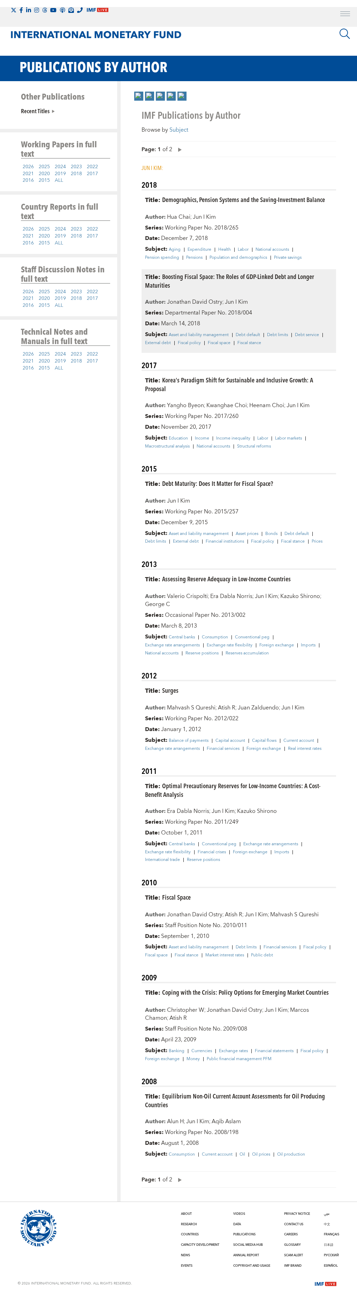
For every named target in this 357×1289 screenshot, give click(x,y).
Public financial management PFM (239, 1059)
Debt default (248, 335)
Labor (243, 250)
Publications (244, 1234)
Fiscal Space (176, 897)
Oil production (291, 1154)
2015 (44, 180)
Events (186, 1265)
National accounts (272, 250)
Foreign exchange (276, 645)
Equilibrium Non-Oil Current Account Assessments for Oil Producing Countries (235, 1100)
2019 (60, 174)
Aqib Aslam (226, 1121)
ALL (59, 180)
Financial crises (212, 852)
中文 (327, 1224)
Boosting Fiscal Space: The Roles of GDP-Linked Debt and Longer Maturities (229, 281)
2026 (28, 167)
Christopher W (185, 1010)
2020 (44, 174)
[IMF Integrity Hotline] (80, 10)
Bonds (271, 534)
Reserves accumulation (247, 653)
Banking (176, 1051)
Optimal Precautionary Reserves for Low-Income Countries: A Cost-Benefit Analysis (232, 790)
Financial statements (274, 1051)
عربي (326, 1214)
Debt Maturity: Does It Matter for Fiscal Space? (217, 483)
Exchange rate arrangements (172, 645)
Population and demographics (238, 258)
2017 (92, 174)
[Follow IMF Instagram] (36, 10)
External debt (158, 343)
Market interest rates (224, 955)
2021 (28, 174)
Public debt (262, 955)
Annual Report (246, 1255)
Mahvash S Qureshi (191, 708)
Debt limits (277, 335)
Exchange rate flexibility (229, 645)
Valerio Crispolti (187, 596)
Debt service (307, 335)
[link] (138, 96)
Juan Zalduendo (258, 708)
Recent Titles (35, 110)
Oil (242, 1154)
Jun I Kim (204, 217)
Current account (298, 741)
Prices (317, 541)
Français (331, 1234)
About (186, 1214)
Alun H (175, 1121)
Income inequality (233, 438)
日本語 (328, 1245)
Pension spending (162, 258)
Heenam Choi (266, 405)
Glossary (292, 1245)
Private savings (288, 258)
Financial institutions (225, 541)
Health (224, 250)
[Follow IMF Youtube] (53, 10)
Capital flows (264, 741)
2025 (44, 167)
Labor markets (288, 438)
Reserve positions (202, 653)
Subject (178, 130)
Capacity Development (200, 1245)
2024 (60, 167)
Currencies (201, 1051)
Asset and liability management (199, 335)
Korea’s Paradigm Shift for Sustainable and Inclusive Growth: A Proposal (229, 384)
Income (202, 438)
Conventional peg (252, 637)
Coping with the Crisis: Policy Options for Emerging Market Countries (245, 992)
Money (193, 1059)
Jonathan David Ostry (194, 302)
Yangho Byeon (185, 405)
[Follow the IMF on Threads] (44, 10)
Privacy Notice (297, 1214)
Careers (291, 1234)
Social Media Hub (248, 1245)
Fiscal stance (249, 343)
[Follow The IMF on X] (13, 10)
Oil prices (261, 1154)
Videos (239, 1214)
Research (189, 1224)
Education (178, 438)
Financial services (223, 749)
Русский (331, 1255)
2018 (76, 174)
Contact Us (293, 1224)
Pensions (194, 258)
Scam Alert (293, 1255)
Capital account (230, 741)
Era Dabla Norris (231, 596)
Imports (308, 645)
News (185, 1255)
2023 (76, 167)
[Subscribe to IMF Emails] (71, 10)
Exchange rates (233, 1051)
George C (157, 604)
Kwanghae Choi (226, 405)
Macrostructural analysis (167, 446)
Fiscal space (219, 343)
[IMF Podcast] (62, 10)
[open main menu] (345, 15)
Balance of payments (188, 741)
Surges (170, 690)
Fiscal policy (189, 343)
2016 (28, 180)
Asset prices (247, 534)
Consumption (215, 637)
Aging (175, 250)
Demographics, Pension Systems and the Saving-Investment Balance (243, 199)
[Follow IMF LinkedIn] (28, 10)
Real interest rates (304, 749)
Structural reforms (254, 446)
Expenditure (199, 250)
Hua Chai (178, 217)
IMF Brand (293, 1265)
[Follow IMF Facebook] (21, 10)
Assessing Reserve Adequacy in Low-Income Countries (226, 578)
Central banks (182, 637)
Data (237, 1224)
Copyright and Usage (251, 1265)
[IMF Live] (325, 1283)
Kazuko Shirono (300, 596)
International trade (162, 860)
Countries (190, 1234)
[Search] (345, 34)
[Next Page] (178, 149)
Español (331, 1265)
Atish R (226, 708)
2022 (92, 167)
